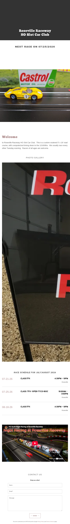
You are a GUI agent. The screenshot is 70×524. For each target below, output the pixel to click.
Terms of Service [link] (50, 521)
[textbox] (35, 485)
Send (35, 515)
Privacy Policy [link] (41, 521)
